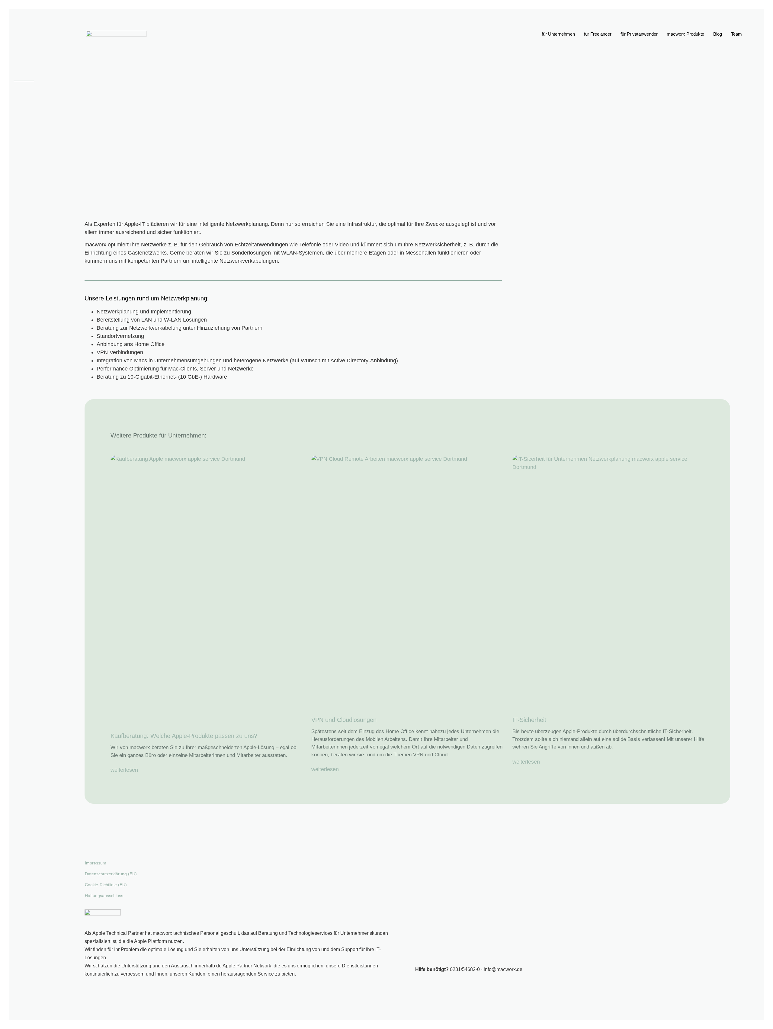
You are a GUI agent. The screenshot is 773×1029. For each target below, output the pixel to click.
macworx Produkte (685, 34)
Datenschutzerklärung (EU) (111, 873)
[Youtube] (23, 126)
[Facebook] (23, 97)
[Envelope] (23, 67)
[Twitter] (23, 111)
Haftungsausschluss (104, 895)
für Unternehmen (558, 34)
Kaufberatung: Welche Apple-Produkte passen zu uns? (184, 735)
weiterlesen (124, 770)
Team (736, 34)
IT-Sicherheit (529, 719)
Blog (717, 34)
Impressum (95, 863)
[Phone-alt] (23, 53)
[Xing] (23, 140)
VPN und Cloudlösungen (344, 719)
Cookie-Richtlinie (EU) (106, 884)
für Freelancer (597, 34)
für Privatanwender (639, 34)
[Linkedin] (23, 154)
